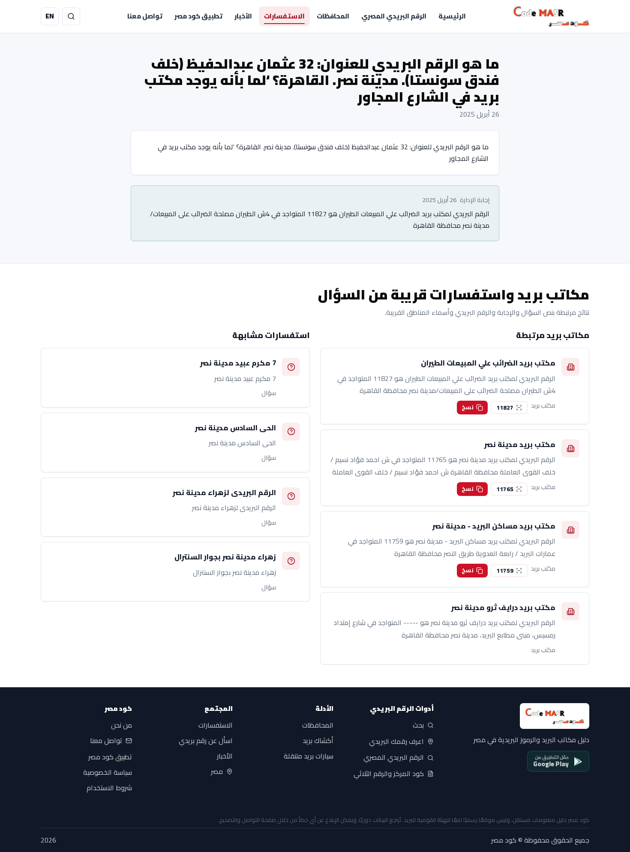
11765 (504, 489)
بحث (418, 725)
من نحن (121, 725)
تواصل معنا (144, 16)
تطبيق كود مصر (198, 16)
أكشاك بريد (318, 741)
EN (49, 15)
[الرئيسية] (551, 16)
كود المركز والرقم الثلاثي (389, 774)
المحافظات (333, 16)
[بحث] (71, 16)
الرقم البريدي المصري (393, 16)
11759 (504, 570)
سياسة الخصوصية (107, 772)
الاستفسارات (284, 16)
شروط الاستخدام (109, 788)
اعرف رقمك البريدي (396, 741)
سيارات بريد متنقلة (308, 756)
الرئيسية (452, 16)
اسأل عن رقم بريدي (206, 741)
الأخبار (243, 16)
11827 (504, 407)
